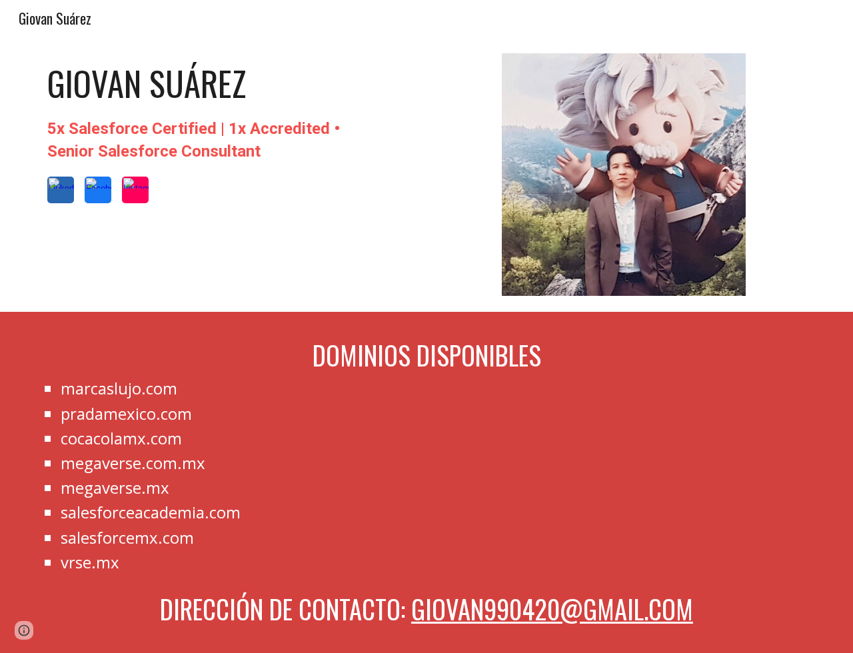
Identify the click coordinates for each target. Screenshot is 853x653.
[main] (196, 112)
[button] (24, 630)
